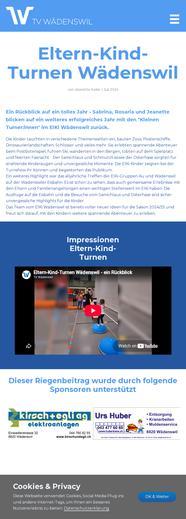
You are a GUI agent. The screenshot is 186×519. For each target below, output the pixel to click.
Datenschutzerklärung (86, 508)
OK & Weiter (157, 496)
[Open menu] (174, 19)
